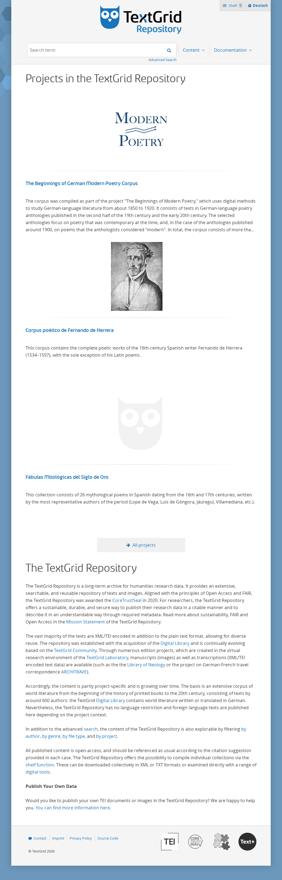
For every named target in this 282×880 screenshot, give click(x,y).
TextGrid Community (75, 650)
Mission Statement (85, 622)
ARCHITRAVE (74, 672)
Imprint (58, 838)
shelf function (40, 765)
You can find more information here (73, 808)
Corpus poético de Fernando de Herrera (70, 330)
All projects (144, 545)
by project (106, 736)
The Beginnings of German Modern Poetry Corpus (82, 183)
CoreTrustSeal (127, 600)
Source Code (107, 838)
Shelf (235, 5)
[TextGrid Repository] (141, 7)
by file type (74, 736)
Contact (40, 838)
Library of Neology (146, 665)
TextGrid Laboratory (107, 657)
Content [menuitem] (192, 50)
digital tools (38, 772)
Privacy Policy (81, 838)
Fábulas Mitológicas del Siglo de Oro (67, 477)
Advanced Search (162, 59)
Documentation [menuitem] (231, 50)
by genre (51, 736)
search (91, 729)
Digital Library (175, 643)
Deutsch (261, 7)
